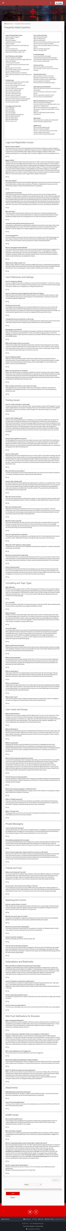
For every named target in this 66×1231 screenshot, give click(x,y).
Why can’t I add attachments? (13, 93)
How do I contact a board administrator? (44, 134)
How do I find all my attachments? (43, 121)
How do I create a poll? (12, 87)
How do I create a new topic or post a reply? (17, 82)
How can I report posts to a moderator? (16, 97)
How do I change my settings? (14, 57)
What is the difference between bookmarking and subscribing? (47, 89)
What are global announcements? (15, 114)
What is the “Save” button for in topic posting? (18, 98)
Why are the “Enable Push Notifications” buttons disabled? (46, 110)
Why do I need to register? (12, 37)
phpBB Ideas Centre (24, 1134)
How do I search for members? (42, 81)
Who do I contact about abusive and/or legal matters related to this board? (45, 131)
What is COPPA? (10, 38)
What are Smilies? (10, 111)
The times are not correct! (13, 63)
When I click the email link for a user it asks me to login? (19, 75)
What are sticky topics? (12, 117)
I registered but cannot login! (13, 42)
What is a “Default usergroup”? (42, 48)
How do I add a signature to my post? (15, 85)
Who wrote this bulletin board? (42, 127)
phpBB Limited (51, 1120)
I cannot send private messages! (42, 56)
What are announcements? (13, 116)
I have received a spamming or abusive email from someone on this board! (46, 60)
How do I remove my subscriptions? (43, 96)
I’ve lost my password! (11, 48)
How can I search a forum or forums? (44, 76)
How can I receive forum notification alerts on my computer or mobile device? (47, 105)
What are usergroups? (39, 40)
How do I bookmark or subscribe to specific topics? (45, 92)
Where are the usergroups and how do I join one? (47, 42)
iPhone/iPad (47, 1044)
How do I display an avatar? (13, 71)
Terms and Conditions (29, 1226)
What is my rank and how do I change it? (16, 73)
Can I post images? (11, 112)
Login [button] (12, 1193)
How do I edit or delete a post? (14, 83)
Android (54, 1044)
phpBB (9, 336)
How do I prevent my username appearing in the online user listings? (18, 60)
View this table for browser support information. (18, 1076)
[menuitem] (50, 2)
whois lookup (9, 1148)
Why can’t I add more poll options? (15, 88)
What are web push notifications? (42, 102)
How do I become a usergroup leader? (44, 43)
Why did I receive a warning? (13, 95)
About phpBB (17, 1124)
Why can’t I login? (10, 43)
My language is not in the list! (13, 68)
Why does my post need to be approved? (16, 100)
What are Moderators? (40, 38)
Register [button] (13, 1197)
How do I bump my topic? (12, 102)
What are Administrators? (40, 37)
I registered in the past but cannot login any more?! (17, 46)
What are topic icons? (11, 121)
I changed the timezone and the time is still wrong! (17, 65)
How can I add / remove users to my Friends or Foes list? (46, 69)
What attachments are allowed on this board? (46, 120)
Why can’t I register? (11, 40)
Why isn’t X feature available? (41, 129)
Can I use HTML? (10, 109)
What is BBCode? (10, 107)
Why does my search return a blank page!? (45, 79)
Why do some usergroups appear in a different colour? (46, 46)
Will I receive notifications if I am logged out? (45, 107)
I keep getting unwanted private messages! (45, 57)
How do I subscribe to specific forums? (44, 95)
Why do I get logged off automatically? (16, 50)
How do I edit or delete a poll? (13, 90)
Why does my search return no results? (44, 77)
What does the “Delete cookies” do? (15, 52)
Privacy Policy (39, 1226)
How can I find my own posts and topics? (44, 82)
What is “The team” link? (40, 50)
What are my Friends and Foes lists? (43, 67)
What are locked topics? (12, 119)
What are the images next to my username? (17, 69)
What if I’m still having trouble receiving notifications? (44, 113)
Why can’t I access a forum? (13, 92)
